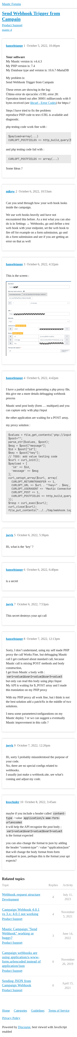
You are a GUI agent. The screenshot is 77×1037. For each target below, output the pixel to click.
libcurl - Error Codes (43, 102)
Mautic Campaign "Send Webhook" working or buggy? (19, 933)
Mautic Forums (11, 4)
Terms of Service (58, 1010)
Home (6, 1010)
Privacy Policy (11, 1018)
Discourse (24, 1027)
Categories (20, 1010)
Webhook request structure (21, 894)
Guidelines (37, 1010)
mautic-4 (7, 29)
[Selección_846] (38, 318)
